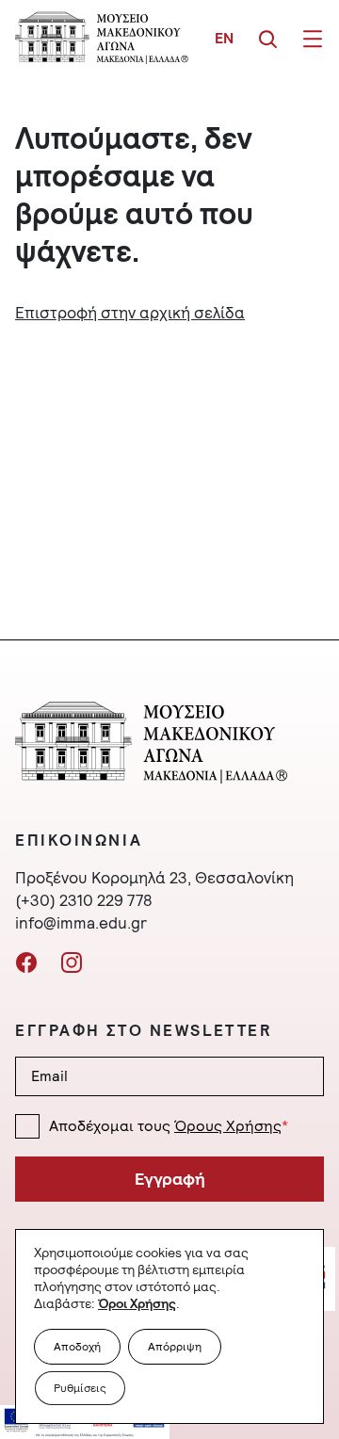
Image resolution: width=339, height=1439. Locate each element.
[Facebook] (26, 960)
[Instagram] (71, 960)
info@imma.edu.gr (81, 923)
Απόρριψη (175, 1346)
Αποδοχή (77, 1346)
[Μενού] (312, 37)
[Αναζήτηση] (267, 37)
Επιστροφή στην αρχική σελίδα (130, 312)
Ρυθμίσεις (80, 1388)
